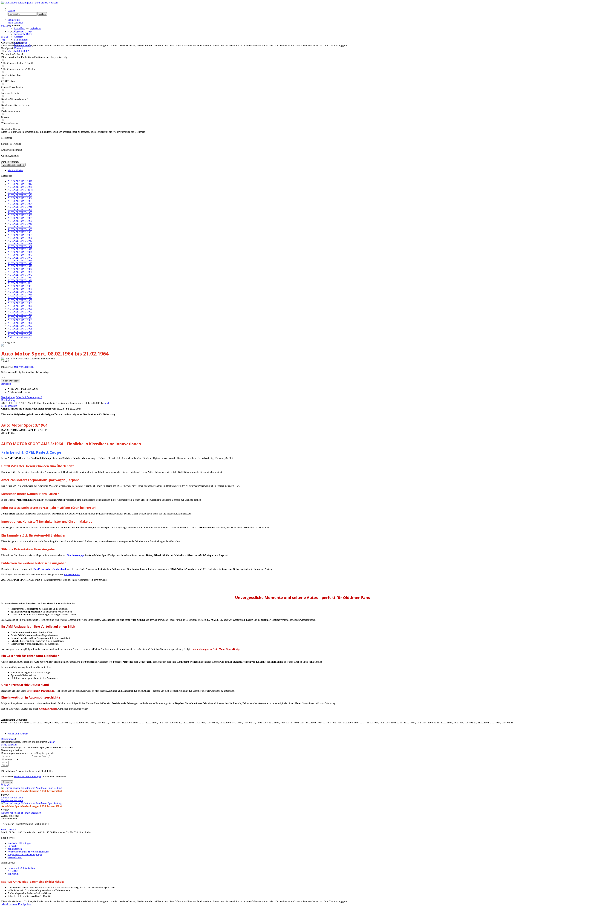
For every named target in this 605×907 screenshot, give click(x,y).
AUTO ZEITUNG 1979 (20, 274)
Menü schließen (15, 22)
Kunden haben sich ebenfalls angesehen (21, 813)
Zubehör (21, 397)
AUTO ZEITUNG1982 (20, 283)
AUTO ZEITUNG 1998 (20, 328)
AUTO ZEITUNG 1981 (20, 280)
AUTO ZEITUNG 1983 (20, 286)
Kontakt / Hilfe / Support (20, 843)
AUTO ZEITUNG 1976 (20, 266)
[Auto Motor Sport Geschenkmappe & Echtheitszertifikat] (31, 788)
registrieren (35, 28)
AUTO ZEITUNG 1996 (20, 323)
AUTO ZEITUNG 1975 (20, 263)
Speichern (7, 782)
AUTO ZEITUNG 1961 (20, 223)
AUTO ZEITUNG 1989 (20, 303)
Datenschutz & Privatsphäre (21, 868)
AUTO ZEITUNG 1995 (20, 320)
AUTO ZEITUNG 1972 (20, 255)
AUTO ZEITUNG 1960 (20, 221)
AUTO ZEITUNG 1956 (20, 209)
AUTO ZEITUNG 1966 (20, 238)
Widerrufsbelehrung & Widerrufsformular (28, 851)
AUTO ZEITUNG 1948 (20, 186)
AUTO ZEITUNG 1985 (20, 291)
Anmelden (19, 28)
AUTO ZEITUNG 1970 (20, 249)
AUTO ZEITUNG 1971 (20, 252)
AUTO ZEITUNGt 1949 (20, 189)
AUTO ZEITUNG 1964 (20, 232)
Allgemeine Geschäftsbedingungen (25, 854)
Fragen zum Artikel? (18, 733)
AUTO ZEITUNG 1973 (20, 257)
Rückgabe (13, 846)
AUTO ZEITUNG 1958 (20, 215)
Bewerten (6, 383)
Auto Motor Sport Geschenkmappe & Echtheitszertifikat (31, 791)
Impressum (13, 873)
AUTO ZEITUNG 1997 (20, 325)
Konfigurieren (25, 904)
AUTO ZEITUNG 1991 (20, 308)
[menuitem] (306, 8)
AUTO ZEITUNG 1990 (20, 306)
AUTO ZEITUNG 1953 (20, 201)
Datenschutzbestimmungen (27, 776)
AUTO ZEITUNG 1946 (20, 181)
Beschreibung (8, 397)
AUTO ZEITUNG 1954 (20, 203)
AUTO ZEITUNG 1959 (20, 218)
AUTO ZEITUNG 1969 (20, 246)
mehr (107, 403)
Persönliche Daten (23, 34)
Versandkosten (15, 857)
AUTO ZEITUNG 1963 (20, 229)
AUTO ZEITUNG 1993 (20, 314)
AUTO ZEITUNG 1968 (20, 243)
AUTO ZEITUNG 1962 (20, 226)
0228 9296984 (8, 829)
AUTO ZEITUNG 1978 (20, 272)
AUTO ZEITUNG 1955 (20, 206)
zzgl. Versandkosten (24, 366)
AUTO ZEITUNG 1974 (20, 260)
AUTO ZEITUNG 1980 (20, 277)
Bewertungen (34, 397)
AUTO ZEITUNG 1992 (20, 311)
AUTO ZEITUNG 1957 (20, 212)
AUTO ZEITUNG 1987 (20, 297)
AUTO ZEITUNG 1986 (20, 294)
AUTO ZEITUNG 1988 (20, 300)
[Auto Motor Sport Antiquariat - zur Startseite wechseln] (29, 2)
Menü (10, 8)
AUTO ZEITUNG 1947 (20, 184)
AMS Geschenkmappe (19, 337)
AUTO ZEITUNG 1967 (20, 240)
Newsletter (13, 870)
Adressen (18, 36)
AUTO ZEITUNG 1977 (20, 269)
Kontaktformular (72, 574)
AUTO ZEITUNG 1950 (20, 192)
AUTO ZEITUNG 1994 (20, 317)
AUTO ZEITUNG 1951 (20, 195)
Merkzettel (19, 48)
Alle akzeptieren (9, 904)
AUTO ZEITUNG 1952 (20, 198)
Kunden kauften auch (12, 797)
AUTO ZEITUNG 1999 (20, 331)
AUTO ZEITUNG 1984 (20, 289)
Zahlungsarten (21, 39)
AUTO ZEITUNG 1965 (20, 235)
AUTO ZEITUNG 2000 (20, 334)
